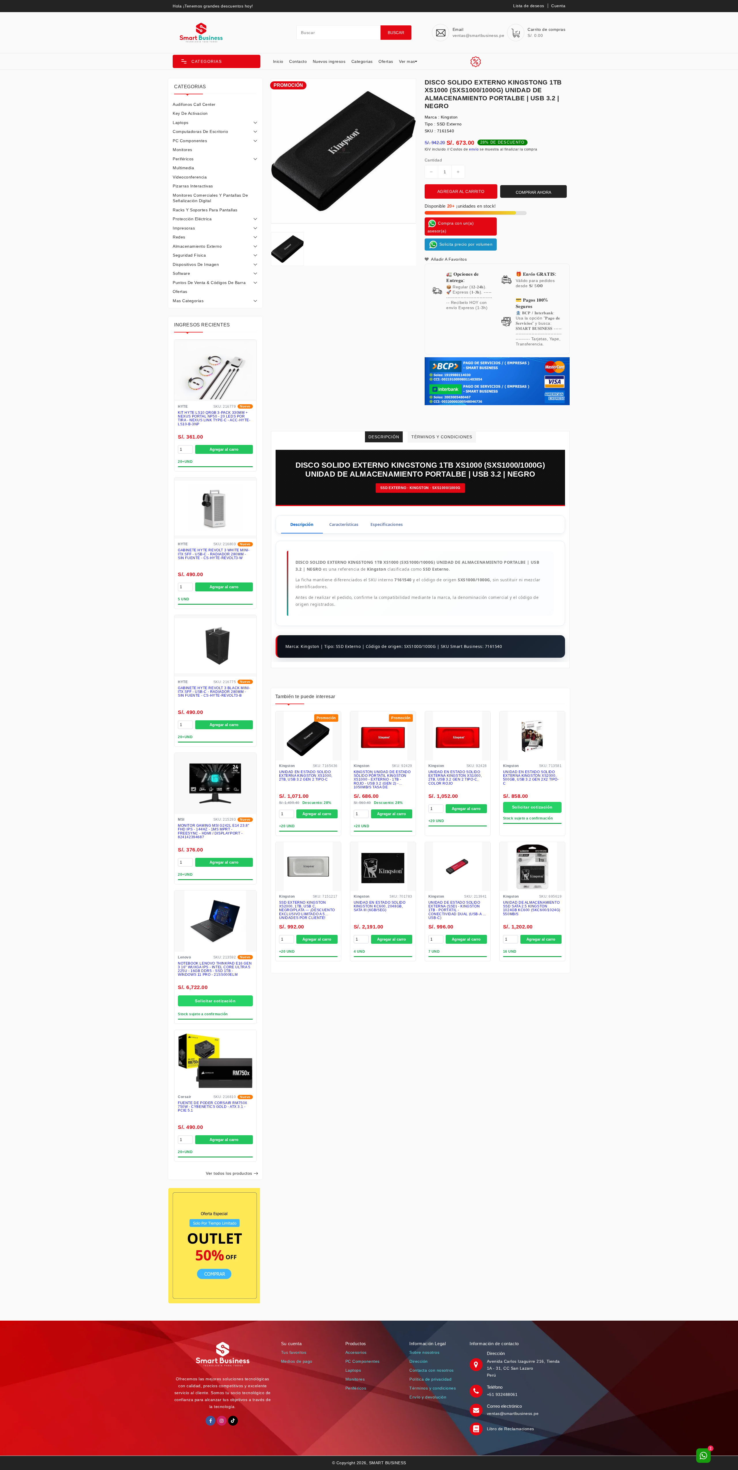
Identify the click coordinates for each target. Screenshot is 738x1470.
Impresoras (184, 228)
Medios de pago (296, 1361)
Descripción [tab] (301, 524)
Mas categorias (188, 300)
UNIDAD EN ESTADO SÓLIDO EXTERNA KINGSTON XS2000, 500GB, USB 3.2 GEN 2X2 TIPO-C (531, 778)
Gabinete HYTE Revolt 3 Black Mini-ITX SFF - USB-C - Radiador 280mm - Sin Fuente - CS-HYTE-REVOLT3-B (214, 692)
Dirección (418, 1361)
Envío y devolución (427, 1397)
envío (474, 149)
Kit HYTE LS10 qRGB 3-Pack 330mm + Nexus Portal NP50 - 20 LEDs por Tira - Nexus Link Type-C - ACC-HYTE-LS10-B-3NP (214, 418)
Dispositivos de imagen (196, 264)
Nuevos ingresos (329, 61)
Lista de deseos (528, 5)
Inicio (278, 61)
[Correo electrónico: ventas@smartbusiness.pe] (477, 1409)
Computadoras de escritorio (200, 131)
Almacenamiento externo (197, 246)
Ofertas (386, 61)
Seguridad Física (189, 255)
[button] (216, 61)
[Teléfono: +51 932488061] (477, 1390)
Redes (179, 237)
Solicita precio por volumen (465, 244)
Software (181, 273)
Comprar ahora (533, 192)
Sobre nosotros (424, 1352)
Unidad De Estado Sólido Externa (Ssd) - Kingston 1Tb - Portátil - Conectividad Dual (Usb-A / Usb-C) (456, 910)
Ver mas (407, 61)
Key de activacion (190, 113)
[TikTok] (233, 1421)
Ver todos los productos (229, 1173)
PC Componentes (190, 140)
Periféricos (183, 159)
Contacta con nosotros (431, 1370)
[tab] (215, 104)
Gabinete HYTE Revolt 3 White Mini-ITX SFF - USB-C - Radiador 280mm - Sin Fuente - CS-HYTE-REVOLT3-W (213, 554)
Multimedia (183, 168)
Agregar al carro (224, 449)
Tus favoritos (293, 1352)
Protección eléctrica (192, 219)
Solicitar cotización (215, 1001)
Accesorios (356, 1352)
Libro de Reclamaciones (510, 1428)
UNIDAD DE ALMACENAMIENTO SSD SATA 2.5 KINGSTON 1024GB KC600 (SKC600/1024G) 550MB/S (531, 908)
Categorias (362, 61)
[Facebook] (210, 1421)
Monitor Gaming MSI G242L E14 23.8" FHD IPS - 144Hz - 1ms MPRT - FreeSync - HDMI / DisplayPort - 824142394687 (213, 831)
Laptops (181, 122)
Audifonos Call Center (194, 104)
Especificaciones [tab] (386, 524)
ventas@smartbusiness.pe (513, 1413)
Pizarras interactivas (193, 186)
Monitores (182, 149)
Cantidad (433, 160)
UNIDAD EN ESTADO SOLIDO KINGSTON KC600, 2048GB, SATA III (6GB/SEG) (380, 906)
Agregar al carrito (461, 191)
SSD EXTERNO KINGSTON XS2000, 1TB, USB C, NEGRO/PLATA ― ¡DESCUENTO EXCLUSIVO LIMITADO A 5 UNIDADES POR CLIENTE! (307, 910)
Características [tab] (343, 524)
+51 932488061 (502, 1394)
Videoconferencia (190, 177)
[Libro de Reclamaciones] (477, 1428)
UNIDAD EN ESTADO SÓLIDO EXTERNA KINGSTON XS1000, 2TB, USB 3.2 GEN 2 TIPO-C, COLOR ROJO (455, 778)
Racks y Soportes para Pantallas (205, 210)
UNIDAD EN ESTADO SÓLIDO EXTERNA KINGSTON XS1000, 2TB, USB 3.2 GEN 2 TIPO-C (305, 776)
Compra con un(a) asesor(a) (451, 227)
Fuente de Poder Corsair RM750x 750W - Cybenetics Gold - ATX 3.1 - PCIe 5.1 (212, 1106)
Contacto (298, 61)
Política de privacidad (430, 1379)
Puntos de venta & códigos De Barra (209, 282)
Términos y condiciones (432, 1388)
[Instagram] (222, 1421)
